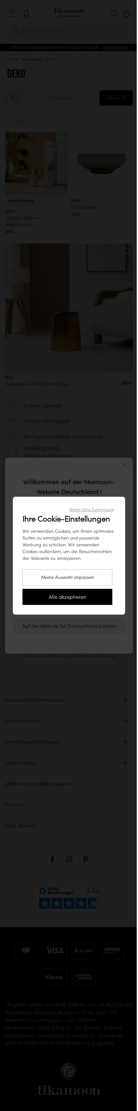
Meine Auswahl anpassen (67, 577)
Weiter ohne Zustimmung (91, 509)
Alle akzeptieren (67, 597)
